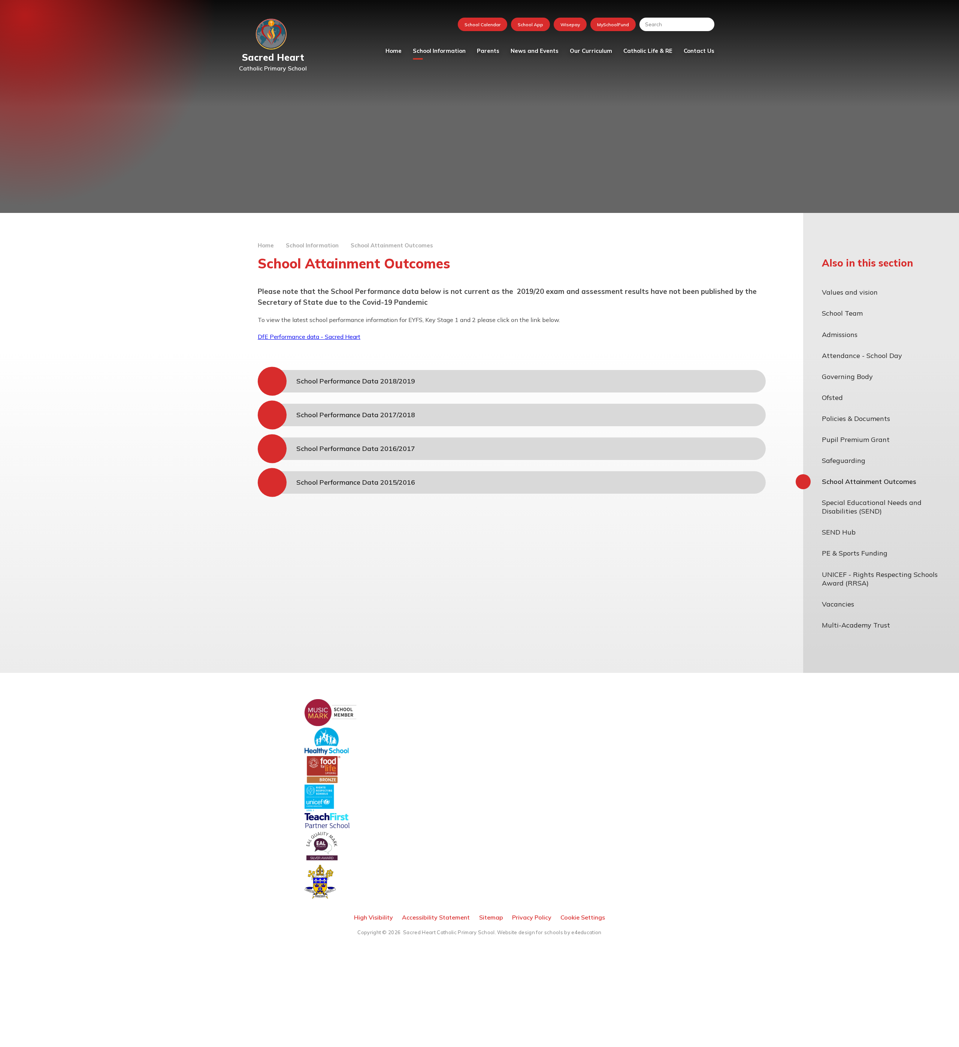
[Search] (705, 24)
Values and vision (850, 292)
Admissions (839, 334)
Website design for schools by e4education (549, 932)
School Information (312, 245)
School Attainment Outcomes (392, 245)
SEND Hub (839, 532)
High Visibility (373, 917)
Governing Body (847, 376)
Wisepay (570, 24)
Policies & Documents (856, 418)
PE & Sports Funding (854, 553)
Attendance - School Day (862, 355)
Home (266, 245)
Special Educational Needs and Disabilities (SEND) (872, 506)
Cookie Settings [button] (582, 917)
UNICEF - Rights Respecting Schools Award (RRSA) (880, 578)
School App (530, 24)
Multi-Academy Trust (856, 625)
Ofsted (832, 397)
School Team (842, 313)
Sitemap (491, 917)
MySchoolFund (613, 24)
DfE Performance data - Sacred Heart (309, 336)
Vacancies (838, 604)
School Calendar (482, 24)
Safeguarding (843, 460)
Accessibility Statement (436, 917)
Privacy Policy (531, 917)
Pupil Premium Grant (856, 439)
